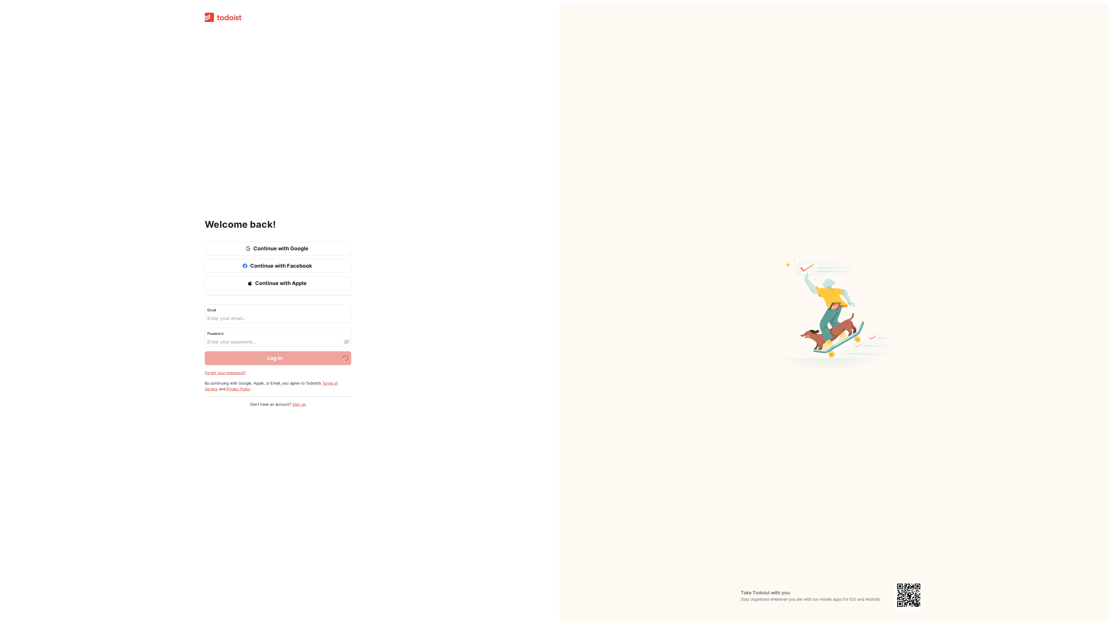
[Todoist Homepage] (223, 18)
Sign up (299, 404)
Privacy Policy (238, 389)
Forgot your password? (225, 372)
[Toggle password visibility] (346, 341)
